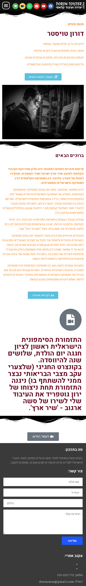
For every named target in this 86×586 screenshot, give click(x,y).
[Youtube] (44, 6)
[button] (6, 5)
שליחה (72, 541)
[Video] (22, 6)
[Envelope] (37, 6)
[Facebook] (51, 6)
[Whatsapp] (29, 6)
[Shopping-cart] (15, 6)
